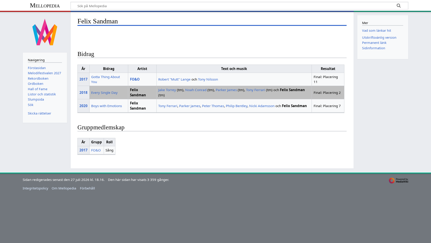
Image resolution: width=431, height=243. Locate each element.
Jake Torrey (167, 90)
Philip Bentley (236, 106)
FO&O (135, 79)
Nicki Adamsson (262, 106)
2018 (83, 92)
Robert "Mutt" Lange (174, 79)
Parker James (226, 90)
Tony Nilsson (208, 79)
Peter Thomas (213, 106)
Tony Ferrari (255, 90)
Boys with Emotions (106, 106)
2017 (83, 79)
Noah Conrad (196, 90)
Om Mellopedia (64, 188)
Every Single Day (104, 92)
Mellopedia (45, 5)
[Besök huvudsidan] (45, 31)
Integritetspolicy (35, 188)
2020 (83, 106)
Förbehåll (87, 188)
